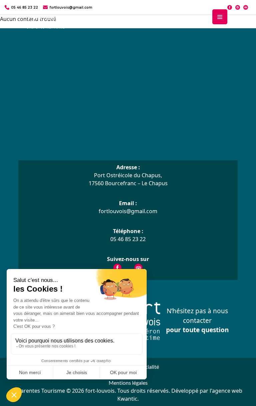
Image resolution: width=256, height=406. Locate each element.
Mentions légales (128, 382)
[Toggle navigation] (219, 16)
